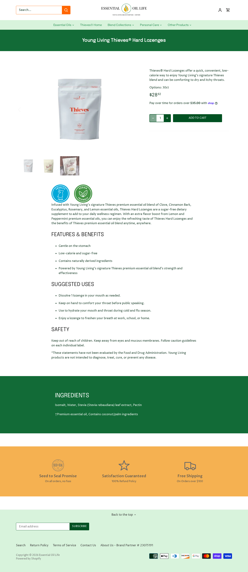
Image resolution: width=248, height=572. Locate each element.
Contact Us (88, 545)
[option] (80, 109)
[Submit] (66, 10)
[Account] (220, 10)
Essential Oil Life (49, 555)
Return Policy (39, 545)
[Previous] (24, 109)
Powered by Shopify (28, 559)
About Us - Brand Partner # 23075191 (126, 545)
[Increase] (167, 118)
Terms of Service (64, 545)
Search (21, 545)
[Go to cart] (228, 10)
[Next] (135, 109)
